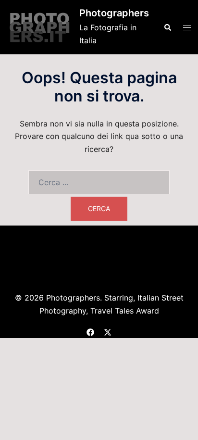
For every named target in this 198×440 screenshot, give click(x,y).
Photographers (114, 13)
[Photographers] (39, 27)
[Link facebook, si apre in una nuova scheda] (90, 331)
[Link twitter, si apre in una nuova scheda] (107, 331)
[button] (167, 27)
